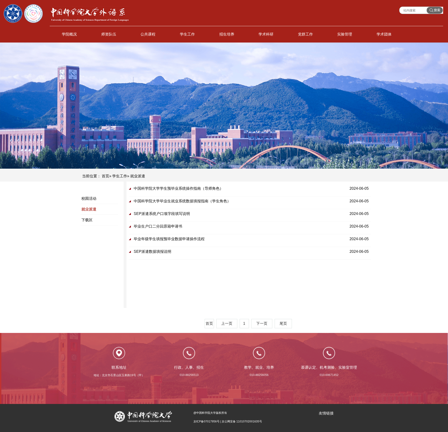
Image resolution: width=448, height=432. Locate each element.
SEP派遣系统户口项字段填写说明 (162, 214)
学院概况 (69, 34)
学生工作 (187, 34)
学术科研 (266, 34)
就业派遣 (88, 209)
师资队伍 (108, 34)
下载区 (87, 220)
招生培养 (226, 34)
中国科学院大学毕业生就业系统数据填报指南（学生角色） (182, 201)
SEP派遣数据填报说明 (152, 251)
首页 (105, 176)
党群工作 (305, 34)
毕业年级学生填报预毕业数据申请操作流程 (169, 239)
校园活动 (88, 198)
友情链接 (326, 413)
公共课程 (147, 34)
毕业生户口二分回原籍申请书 (158, 226)
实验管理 (344, 34)
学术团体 (384, 34)
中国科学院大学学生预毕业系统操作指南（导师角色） (178, 188)
